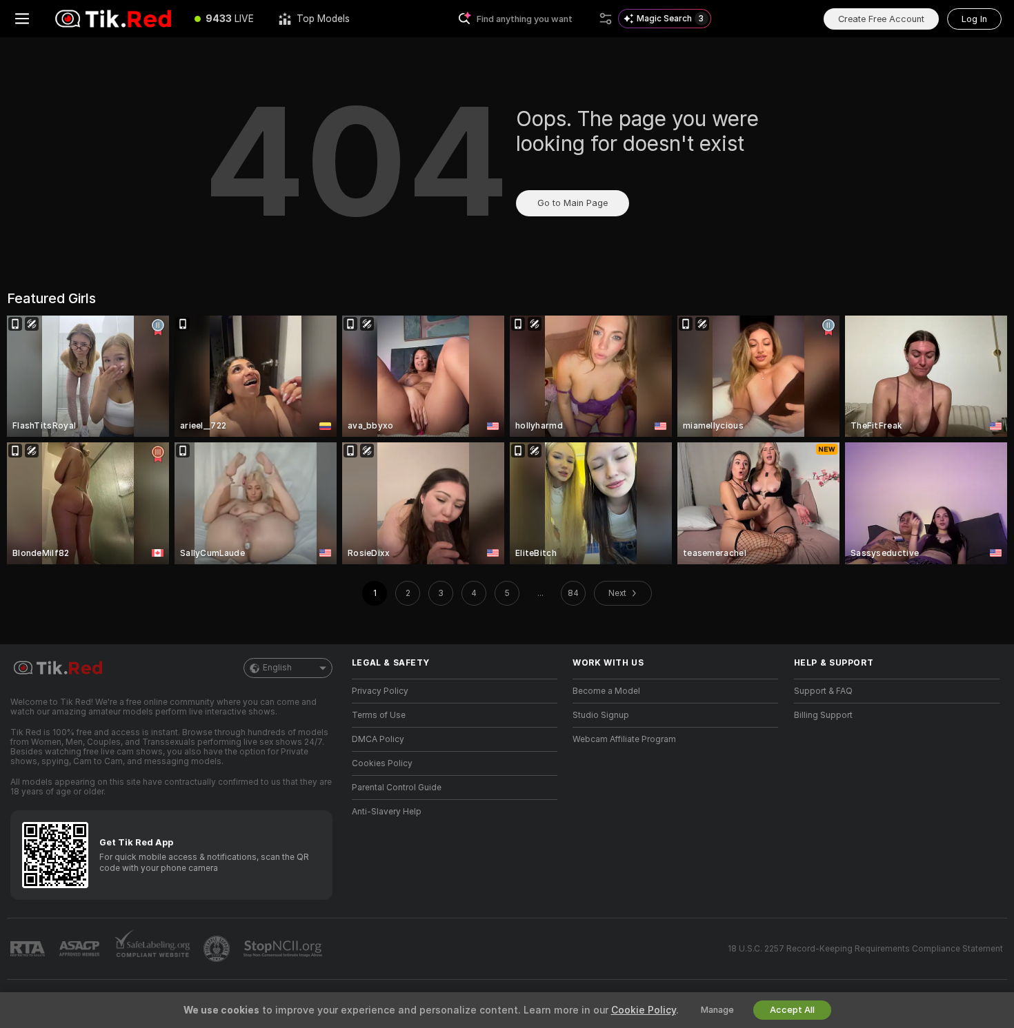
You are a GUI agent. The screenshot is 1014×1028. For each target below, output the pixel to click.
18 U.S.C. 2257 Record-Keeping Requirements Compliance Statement (865, 949)
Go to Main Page (572, 203)
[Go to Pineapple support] (217, 949)
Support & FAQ (823, 691)
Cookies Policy (382, 763)
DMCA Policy (378, 739)
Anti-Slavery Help (386, 811)
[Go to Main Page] (113, 18)
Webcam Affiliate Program (624, 739)
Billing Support (823, 715)
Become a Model (606, 691)
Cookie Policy (643, 1010)
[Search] (605, 18)
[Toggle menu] (22, 18)
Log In (974, 19)
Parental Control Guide (396, 787)
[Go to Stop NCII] (284, 948)
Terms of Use (379, 715)
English (277, 667)
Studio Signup (601, 715)
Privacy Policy (380, 691)
